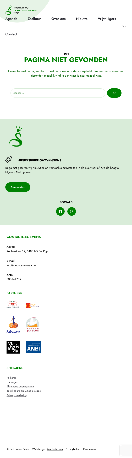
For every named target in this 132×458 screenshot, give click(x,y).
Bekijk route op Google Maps (24, 391)
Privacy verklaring (17, 395)
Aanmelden (17, 187)
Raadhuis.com (55, 449)
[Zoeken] (114, 93)
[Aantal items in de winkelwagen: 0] (124, 26)
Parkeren (11, 378)
